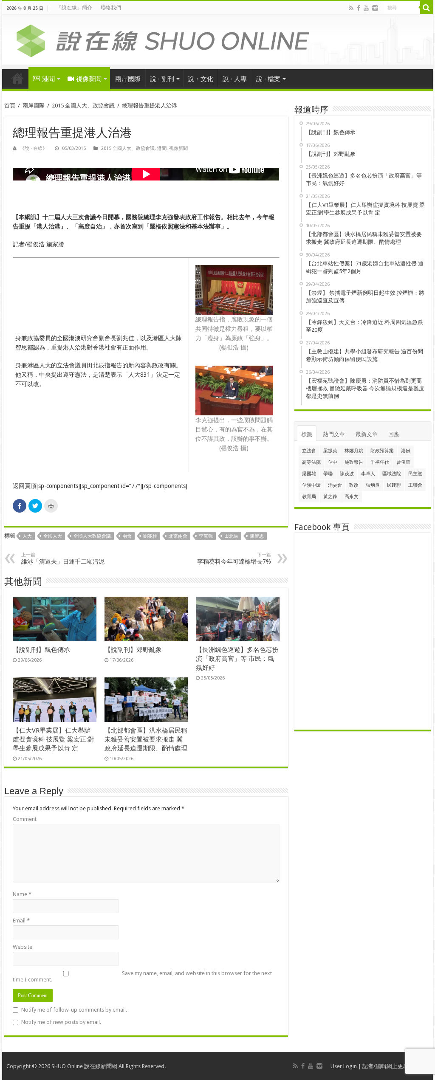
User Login (343, 1066)
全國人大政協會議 (92, 536)
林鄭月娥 (354, 451)
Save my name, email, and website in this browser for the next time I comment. (142, 976)
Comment (25, 819)
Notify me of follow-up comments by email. (74, 1010)
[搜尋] (426, 7)
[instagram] (375, 8)
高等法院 (311, 462)
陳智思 (257, 536)
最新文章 (367, 434)
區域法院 (391, 474)
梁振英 (330, 451)
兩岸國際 (128, 79)
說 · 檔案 (268, 79)
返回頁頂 (25, 485)
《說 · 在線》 (33, 148)
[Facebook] (358, 8)
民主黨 (415, 474)
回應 (393, 434)
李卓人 (368, 474)
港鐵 (405, 451)
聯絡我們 (111, 8)
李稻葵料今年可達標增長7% (234, 558)
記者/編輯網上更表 (385, 1066)
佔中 (332, 462)
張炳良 (373, 485)
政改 (354, 485)
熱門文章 (334, 434)
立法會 (309, 451)
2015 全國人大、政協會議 (83, 105)
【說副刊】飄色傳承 (41, 650)
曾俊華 (403, 462)
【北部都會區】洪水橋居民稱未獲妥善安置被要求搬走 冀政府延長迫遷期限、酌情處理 (146, 739)
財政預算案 (382, 451)
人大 (27, 536)
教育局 (309, 496)
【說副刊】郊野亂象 (133, 650)
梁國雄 (309, 474)
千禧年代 (379, 462)
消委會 (335, 485)
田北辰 (231, 536)
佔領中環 (311, 485)
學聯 (328, 474)
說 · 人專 (235, 79)
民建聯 (394, 485)
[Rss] (351, 8)
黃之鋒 (330, 496)
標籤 (306, 434)
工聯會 (415, 485)
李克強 (206, 536)
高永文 (352, 496)
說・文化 (200, 79)
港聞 (48, 79)
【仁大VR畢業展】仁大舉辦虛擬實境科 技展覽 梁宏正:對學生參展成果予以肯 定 (53, 739)
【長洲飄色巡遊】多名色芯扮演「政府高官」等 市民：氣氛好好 (237, 658)
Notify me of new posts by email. (61, 1022)
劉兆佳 (150, 536)
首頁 (17, 78)
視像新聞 (89, 79)
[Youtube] (366, 8)
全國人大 (52, 536)
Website (22, 947)
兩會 (127, 536)
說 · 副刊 (162, 79)
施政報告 (354, 462)
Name (22, 894)
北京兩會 (178, 536)
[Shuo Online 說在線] (217, 39)
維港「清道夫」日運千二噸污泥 (63, 558)
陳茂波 (347, 474)
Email (21, 920)
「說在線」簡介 (74, 8)
